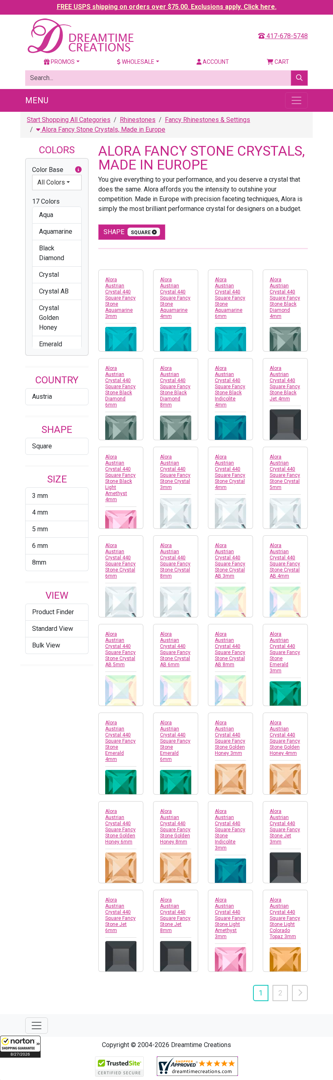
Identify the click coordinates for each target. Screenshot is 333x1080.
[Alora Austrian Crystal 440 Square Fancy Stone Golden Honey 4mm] (285, 779)
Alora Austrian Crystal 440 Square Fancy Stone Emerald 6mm (175, 741)
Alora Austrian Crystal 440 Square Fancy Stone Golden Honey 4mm (285, 738)
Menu (36, 100)
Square (42, 446)
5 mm (40, 529)
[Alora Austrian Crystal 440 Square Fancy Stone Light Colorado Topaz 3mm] (285, 962)
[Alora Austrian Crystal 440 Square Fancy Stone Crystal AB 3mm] (230, 602)
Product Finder (53, 612)
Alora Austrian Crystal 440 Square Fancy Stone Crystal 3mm (175, 472)
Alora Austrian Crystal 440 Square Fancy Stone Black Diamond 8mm (175, 386)
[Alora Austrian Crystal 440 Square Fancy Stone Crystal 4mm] (230, 513)
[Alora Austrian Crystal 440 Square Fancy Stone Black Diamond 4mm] (285, 342)
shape (128, 232)
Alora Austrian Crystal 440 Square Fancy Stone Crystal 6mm (120, 561)
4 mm (40, 512)
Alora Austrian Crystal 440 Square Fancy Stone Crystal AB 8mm (230, 649)
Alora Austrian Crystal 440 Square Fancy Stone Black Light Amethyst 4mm (120, 478)
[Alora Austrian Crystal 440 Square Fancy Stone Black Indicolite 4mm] (230, 431)
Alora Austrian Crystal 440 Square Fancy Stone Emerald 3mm (285, 652)
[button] (20, 1047)
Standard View (52, 628)
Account (215, 62)
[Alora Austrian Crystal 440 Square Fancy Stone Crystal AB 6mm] (175, 690)
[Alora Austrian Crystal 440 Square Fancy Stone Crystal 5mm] (285, 513)
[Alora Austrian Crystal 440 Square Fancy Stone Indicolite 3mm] (230, 874)
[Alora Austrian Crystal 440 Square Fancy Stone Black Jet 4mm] (285, 425)
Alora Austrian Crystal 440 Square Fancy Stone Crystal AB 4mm (285, 561)
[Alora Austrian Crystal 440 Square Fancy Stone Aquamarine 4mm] (175, 342)
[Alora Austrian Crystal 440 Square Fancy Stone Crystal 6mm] (120, 602)
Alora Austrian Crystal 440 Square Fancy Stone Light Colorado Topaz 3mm (285, 918)
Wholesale (137, 62)
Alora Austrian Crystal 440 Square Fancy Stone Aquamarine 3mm (120, 298)
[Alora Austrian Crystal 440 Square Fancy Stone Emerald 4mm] (120, 785)
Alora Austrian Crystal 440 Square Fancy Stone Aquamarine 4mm (175, 298)
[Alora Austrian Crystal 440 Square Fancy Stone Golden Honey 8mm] (175, 868)
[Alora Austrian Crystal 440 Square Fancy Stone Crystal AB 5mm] (120, 690)
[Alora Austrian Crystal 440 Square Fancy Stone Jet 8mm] (175, 956)
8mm (39, 562)
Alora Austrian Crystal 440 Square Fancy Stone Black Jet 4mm (285, 383)
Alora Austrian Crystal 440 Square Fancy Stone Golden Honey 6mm (120, 826)
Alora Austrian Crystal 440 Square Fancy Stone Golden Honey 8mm (175, 826)
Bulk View (46, 645)
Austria (42, 396)
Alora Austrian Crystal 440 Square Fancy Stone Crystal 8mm (175, 561)
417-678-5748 (286, 36)
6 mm (40, 546)
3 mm (40, 496)
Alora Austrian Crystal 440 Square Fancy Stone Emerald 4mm (120, 741)
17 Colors (46, 201)
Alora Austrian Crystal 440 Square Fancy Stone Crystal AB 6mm (175, 649)
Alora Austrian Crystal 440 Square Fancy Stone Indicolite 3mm (230, 829)
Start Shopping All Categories (68, 120)
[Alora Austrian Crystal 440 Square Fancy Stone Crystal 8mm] (175, 602)
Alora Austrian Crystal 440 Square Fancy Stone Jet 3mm (285, 826)
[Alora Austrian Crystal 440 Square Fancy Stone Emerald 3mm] (285, 697)
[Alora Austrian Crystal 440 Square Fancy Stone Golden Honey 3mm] (230, 779)
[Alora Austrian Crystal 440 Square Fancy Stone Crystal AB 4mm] (285, 602)
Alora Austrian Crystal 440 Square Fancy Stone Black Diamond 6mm (120, 386)
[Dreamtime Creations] (80, 35)
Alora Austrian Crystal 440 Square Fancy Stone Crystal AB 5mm (120, 649)
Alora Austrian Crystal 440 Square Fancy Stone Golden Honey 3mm (230, 738)
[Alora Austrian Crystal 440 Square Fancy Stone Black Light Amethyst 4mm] (120, 525)
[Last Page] (300, 993)
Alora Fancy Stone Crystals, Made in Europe (102, 129)
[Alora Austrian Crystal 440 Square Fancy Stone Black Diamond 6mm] (120, 431)
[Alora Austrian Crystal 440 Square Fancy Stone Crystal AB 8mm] (230, 690)
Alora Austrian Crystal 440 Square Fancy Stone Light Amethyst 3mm (230, 918)
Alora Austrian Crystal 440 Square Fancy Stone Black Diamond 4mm (285, 298)
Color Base (47, 170)
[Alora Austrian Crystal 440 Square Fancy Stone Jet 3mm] (285, 868)
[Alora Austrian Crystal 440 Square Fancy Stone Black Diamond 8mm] (175, 431)
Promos (62, 62)
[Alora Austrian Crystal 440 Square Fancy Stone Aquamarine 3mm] (120, 342)
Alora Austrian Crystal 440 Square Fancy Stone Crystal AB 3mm (230, 561)
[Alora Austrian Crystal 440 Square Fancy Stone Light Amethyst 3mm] (230, 962)
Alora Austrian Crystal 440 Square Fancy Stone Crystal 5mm (285, 472)
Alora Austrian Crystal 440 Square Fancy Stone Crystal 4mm (230, 472)
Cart (281, 62)
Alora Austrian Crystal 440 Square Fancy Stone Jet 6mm (120, 915)
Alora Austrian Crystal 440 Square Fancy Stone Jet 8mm (175, 915)
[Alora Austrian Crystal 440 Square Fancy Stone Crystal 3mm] (175, 513)
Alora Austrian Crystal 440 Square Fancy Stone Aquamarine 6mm (230, 298)
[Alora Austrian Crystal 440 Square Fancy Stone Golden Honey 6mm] (120, 868)
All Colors (51, 182)
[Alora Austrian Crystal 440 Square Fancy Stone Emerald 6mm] (175, 785)
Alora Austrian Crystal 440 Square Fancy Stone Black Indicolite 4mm (230, 386)
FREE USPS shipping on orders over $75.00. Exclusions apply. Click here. (167, 7)
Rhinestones (138, 120)
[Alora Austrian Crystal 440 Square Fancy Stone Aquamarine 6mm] (230, 342)
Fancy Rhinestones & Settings (207, 120)
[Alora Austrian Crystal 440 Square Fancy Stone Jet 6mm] (120, 956)
